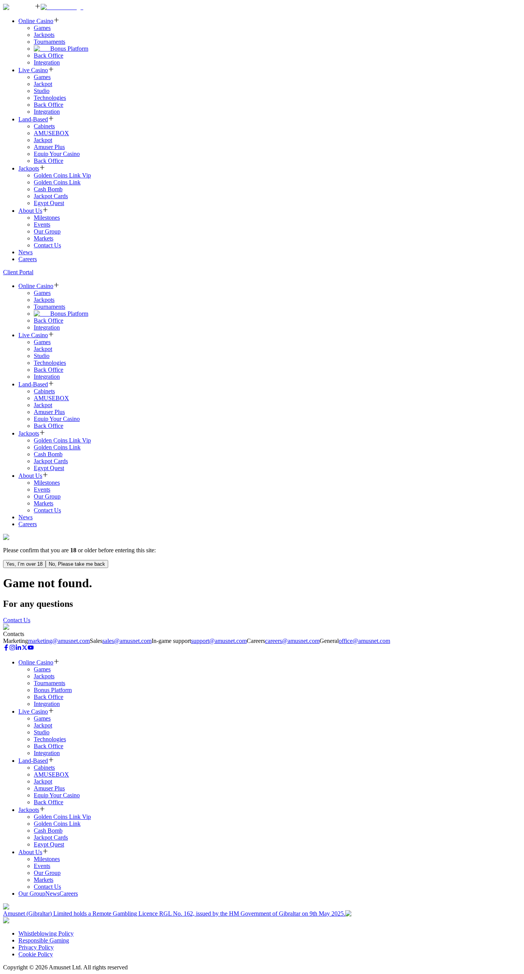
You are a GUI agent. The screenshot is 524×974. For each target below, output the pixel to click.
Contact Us (47, 245)
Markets (43, 238)
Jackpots (44, 34)
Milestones (47, 217)
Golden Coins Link (57, 182)
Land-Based (33, 119)
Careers (27, 259)
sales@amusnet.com (127, 641)
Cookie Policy (35, 954)
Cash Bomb (48, 189)
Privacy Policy (36, 947)
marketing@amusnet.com (59, 641)
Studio (41, 91)
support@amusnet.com (219, 641)
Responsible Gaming (43, 940)
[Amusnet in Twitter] (24, 648)
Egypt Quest (49, 203)
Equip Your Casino (57, 154)
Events (42, 224)
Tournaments (49, 41)
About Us (30, 210)
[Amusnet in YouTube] (31, 648)
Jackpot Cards (51, 196)
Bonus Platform (69, 48)
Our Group (47, 231)
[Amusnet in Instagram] (12, 648)
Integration (47, 62)
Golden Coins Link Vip (62, 175)
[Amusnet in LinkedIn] (18, 648)
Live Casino (33, 70)
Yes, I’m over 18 (24, 564)
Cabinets (44, 126)
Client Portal (18, 272)
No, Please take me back (77, 564)
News (25, 252)
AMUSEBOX (51, 133)
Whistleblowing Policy (46, 933)
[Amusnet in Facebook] (6, 648)
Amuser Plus (49, 147)
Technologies (50, 97)
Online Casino (35, 21)
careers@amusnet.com (292, 641)
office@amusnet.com (364, 641)
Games (42, 28)
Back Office (48, 55)
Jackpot (43, 84)
